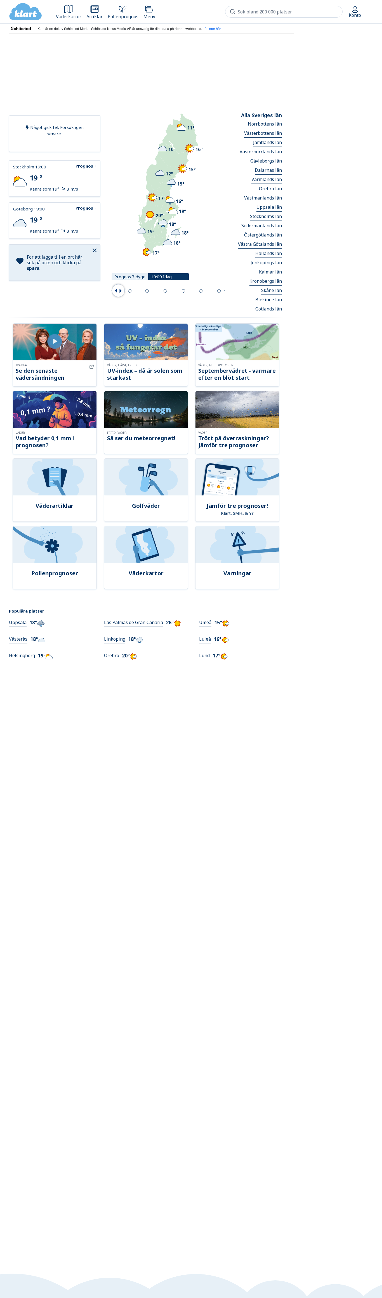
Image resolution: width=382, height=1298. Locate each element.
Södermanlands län (261, 225)
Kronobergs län (265, 281)
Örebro (111, 655)
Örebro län (270, 189)
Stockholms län (266, 216)
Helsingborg (22, 655)
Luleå (205, 639)
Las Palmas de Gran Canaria (133, 622)
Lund (204, 655)
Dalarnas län (268, 170)
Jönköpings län (266, 262)
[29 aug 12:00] (218, 290)
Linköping (114, 639)
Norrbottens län (265, 124)
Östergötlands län (263, 235)
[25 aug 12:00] (147, 290)
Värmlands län (266, 179)
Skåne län (271, 290)
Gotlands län (268, 309)
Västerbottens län (263, 133)
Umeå (205, 622)
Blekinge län (268, 299)
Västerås (18, 639)
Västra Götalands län (260, 244)
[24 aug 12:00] (129, 290)
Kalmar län (270, 272)
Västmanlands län (263, 198)
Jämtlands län (267, 142)
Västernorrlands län (261, 152)
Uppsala (18, 622)
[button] (95, 250)
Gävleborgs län (266, 161)
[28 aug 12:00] (200, 290)
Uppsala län (269, 207)
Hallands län (268, 253)
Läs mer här (212, 28)
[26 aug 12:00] (165, 290)
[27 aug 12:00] (183, 290)
